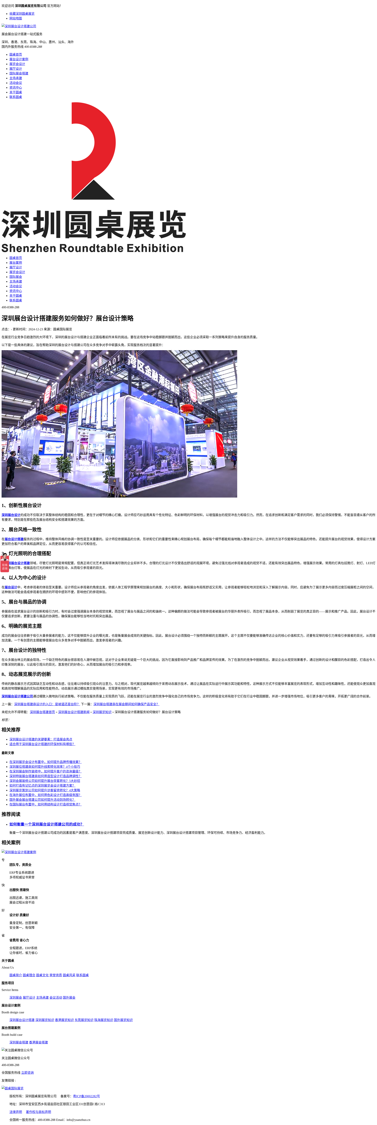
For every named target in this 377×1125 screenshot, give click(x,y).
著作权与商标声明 (38, 1112)
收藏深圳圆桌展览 (22, 13)
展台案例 (15, 262)
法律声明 (15, 1112)
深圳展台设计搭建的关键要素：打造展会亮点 (40, 739)
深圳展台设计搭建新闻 (74, 712)
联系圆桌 (15, 97)
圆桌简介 (15, 975)
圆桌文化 (42, 975)
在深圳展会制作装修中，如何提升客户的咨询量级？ (45, 771)
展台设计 (11, 587)
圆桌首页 (15, 54)
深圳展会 (15, 997)
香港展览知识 (64, 1020)
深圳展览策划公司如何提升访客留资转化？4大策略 (44, 790)
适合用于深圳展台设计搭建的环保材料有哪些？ (42, 744)
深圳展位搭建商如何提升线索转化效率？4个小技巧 (44, 766)
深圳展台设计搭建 (17, 563)
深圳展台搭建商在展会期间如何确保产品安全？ (126, 704)
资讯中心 (15, 87)
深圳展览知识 (102, 712)
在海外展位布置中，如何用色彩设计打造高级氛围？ (45, 795)
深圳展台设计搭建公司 (17, 696)
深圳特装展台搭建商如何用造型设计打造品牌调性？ (45, 776)
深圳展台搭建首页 (42, 712)
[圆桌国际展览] (13, 1088)
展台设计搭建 (14, 539)
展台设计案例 (18, 59)
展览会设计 (17, 64)
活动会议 (15, 82)
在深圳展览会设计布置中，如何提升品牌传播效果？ (45, 762)
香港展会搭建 (38, 1042)
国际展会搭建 (18, 73)
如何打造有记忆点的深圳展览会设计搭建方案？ (42, 785)
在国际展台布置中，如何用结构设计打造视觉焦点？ (45, 804)
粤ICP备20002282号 (86, 1096)
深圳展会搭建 (18, 1042)
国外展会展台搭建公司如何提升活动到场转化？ (42, 799)
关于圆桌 (15, 92)
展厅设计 (15, 68)
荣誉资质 (55, 975)
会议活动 (55, 997)
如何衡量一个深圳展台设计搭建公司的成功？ (46, 824)
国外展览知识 (123, 1020)
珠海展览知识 (103, 1020)
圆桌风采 (69, 975)
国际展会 (15, 276)
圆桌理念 (29, 975)
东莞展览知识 (84, 1020)
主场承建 (15, 78)
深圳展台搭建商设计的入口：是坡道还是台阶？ (47, 704)
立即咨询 (27, 1072)
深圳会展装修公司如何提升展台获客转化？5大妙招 (44, 780)
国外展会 (69, 997)
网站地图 (15, 18)
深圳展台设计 (11, 515)
